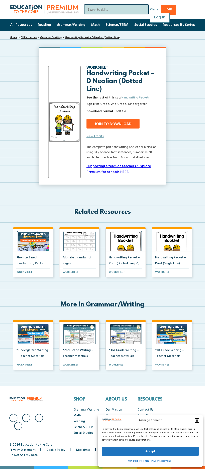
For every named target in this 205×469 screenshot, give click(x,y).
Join (168, 9)
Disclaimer (83, 450)
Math (95, 25)
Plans (154, 9)
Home (13, 37)
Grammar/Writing (71, 25)
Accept (150, 451)
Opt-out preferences (138, 461)
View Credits (95, 136)
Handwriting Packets (136, 97)
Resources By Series (179, 25)
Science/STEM (117, 25)
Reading (44, 25)
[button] (197, 421)
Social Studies (145, 25)
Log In (159, 17)
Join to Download (113, 124)
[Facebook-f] (13, 418)
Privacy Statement (161, 461)
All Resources (21, 25)
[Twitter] (39, 418)
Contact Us (145, 409)
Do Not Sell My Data (23, 455)
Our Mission (114, 409)
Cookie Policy (55, 450)
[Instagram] (26, 418)
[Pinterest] (18, 426)
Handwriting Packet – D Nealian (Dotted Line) (92, 37)
